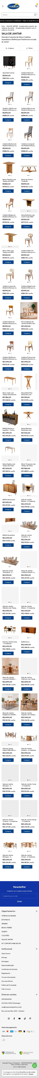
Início (3, 26)
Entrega (4, 957)
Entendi (31, 1074)
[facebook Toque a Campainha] (14, 1019)
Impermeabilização (8, 965)
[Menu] (3, 6)
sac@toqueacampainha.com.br (12, 1007)
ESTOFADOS (6, 920)
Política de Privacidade (9, 985)
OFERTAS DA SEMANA (9, 916)
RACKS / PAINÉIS (7, 928)
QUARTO (4, 932)
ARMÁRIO (5, 924)
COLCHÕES (5, 935)
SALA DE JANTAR (12, 26)
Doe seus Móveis (7, 981)
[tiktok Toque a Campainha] (25, 1019)
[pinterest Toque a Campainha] (30, 1019)
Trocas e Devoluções (8, 977)
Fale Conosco (6, 989)
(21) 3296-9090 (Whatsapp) (11, 1003)
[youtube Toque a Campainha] (19, 1019)
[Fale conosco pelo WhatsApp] (34, 1065)
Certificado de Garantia (9, 969)
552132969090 (7, 999)
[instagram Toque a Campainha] (9, 1019)
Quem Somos (6, 953)
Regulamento (6, 973)
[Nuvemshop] (19, 1067)
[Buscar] (35, 15)
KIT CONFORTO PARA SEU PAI (11, 943)
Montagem (5, 961)
